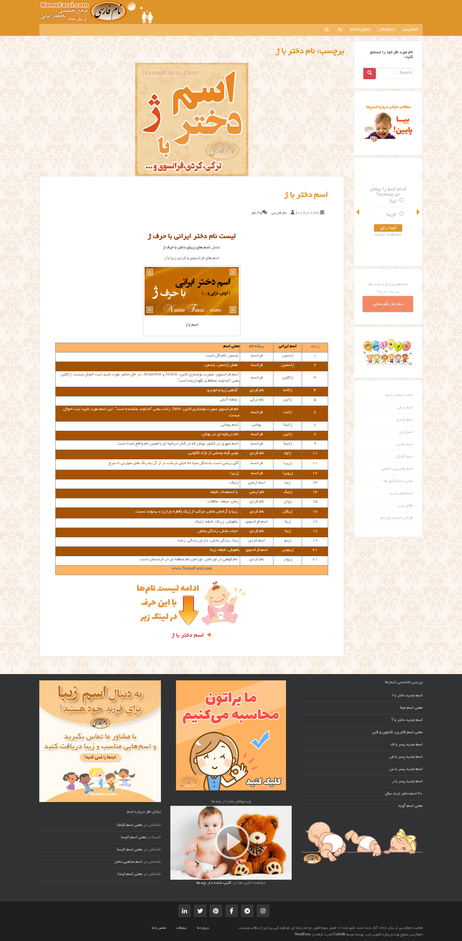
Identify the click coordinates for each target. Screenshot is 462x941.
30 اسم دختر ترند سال (404, 794)
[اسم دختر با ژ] (191, 119)
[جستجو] (339, 29)
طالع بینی (405, 506)
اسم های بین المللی (397, 469)
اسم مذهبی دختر (128, 862)
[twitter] (200, 911)
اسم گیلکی (404, 457)
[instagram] (327, 29)
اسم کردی (404, 420)
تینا (393, 201)
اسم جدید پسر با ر (407, 781)
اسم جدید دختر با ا (407, 696)
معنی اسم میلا (411, 708)
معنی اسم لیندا (129, 874)
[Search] (369, 73)
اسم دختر (386, 29)
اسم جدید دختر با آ (407, 720)
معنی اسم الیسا (133, 837)
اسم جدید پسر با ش (406, 757)
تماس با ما (159, 928)
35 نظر (256, 213)
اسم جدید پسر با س (406, 769)
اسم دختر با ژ (306, 195)
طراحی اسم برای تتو (397, 518)
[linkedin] (184, 911)
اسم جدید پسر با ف (407, 745)
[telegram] (247, 911)
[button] (358, 212)
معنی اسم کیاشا (129, 825)
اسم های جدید (401, 493)
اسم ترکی (405, 408)
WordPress (302, 935)
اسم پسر (410, 29)
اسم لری (406, 432)
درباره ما (203, 928)
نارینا (391, 214)
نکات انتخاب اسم (399, 395)
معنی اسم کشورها (398, 481)
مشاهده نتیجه (388, 234)
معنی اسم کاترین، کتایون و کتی (397, 732)
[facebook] (231, 911)
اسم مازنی (404, 444)
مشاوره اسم (360, 29)
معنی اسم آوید (410, 806)
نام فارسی (279, 213)
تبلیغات (181, 928)
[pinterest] (216, 911)
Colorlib (339, 935)
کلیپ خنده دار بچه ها (213, 883)
